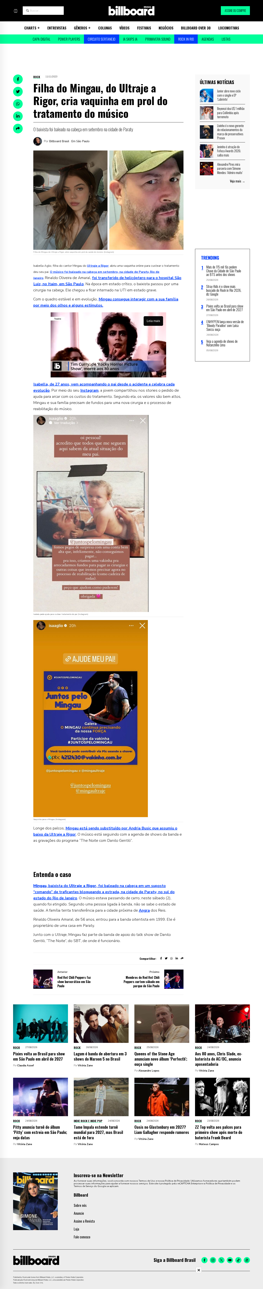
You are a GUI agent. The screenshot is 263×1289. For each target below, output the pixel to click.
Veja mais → (237, 181)
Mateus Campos (209, 1144)
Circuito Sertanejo (101, 39)
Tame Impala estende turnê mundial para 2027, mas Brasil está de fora (98, 1132)
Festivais (144, 27)
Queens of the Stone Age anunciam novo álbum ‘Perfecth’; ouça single (160, 1059)
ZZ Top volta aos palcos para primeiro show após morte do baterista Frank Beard (218, 1132)
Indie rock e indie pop (88, 1121)
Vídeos (124, 27)
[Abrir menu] (15, 10)
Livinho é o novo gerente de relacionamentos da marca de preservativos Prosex (230, 131)
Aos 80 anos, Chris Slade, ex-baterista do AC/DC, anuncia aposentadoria (218, 1059)
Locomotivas (228, 27)
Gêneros (80, 27)
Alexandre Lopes (148, 1070)
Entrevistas (56, 27)
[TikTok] (238, 1260)
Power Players (69, 39)
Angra (144, 910)
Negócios (166, 27)
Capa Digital (41, 39)
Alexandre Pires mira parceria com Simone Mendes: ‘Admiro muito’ (230, 168)
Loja (76, 1228)
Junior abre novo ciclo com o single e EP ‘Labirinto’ (229, 95)
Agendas (208, 39)
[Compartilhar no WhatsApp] (18, 104)
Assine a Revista (84, 1221)
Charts (30, 27)
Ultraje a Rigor (98, 266)
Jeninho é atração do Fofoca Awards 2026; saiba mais (229, 151)
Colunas (105, 27)
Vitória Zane (85, 1065)
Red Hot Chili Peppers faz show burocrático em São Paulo (74, 981)
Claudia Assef (25, 1065)
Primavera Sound (157, 39)
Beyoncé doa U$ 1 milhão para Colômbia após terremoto (231, 112)
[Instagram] (213, 1260)
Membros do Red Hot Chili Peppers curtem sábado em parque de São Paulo (141, 981)
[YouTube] (230, 1260)
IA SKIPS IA (130, 39)
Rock (36, 77)
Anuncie (79, 1213)
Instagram (89, 390)
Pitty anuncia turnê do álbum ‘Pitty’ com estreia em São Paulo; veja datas (40, 1132)
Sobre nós (80, 1205)
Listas (226, 39)
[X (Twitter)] (221, 1260)
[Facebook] (204, 1260)
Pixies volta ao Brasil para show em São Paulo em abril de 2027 (39, 1056)
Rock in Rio (186, 39)
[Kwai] (247, 1260)
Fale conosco (82, 1236)
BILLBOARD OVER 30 (196, 27)
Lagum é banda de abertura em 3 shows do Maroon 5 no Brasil (100, 1056)
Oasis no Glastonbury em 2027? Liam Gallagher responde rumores (161, 1129)
